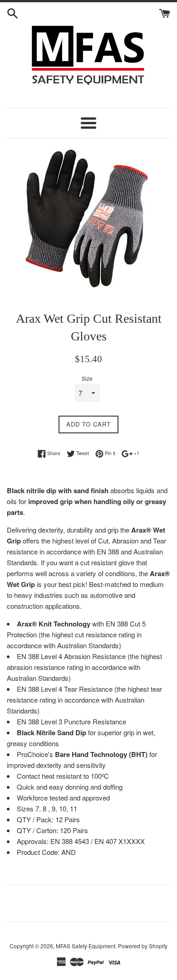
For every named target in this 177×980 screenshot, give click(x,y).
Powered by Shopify (142, 946)
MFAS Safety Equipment (85, 946)
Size (87, 378)
